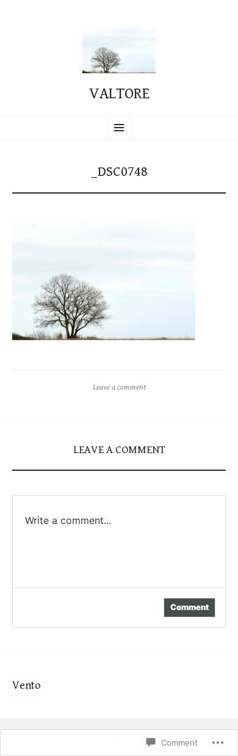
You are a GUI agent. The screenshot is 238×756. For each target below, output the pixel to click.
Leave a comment (119, 387)
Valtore (119, 94)
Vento (26, 685)
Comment (189, 607)
